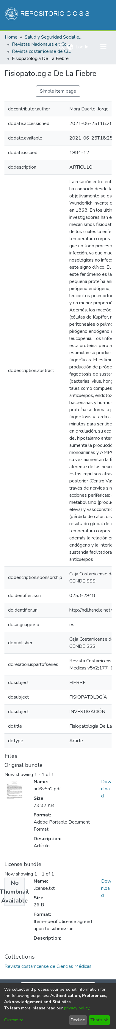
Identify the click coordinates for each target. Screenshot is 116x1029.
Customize (13, 1020)
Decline (78, 1020)
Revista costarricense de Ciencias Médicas (41, 51)
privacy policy (76, 1008)
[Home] (47, 14)
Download (106, 788)
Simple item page (58, 91)
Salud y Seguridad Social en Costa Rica (54, 37)
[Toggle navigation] (103, 47)
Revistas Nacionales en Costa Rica (41, 44)
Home (11, 37)
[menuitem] (70, 46)
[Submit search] (61, 46)
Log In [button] (82, 47)
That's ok (99, 1020)
